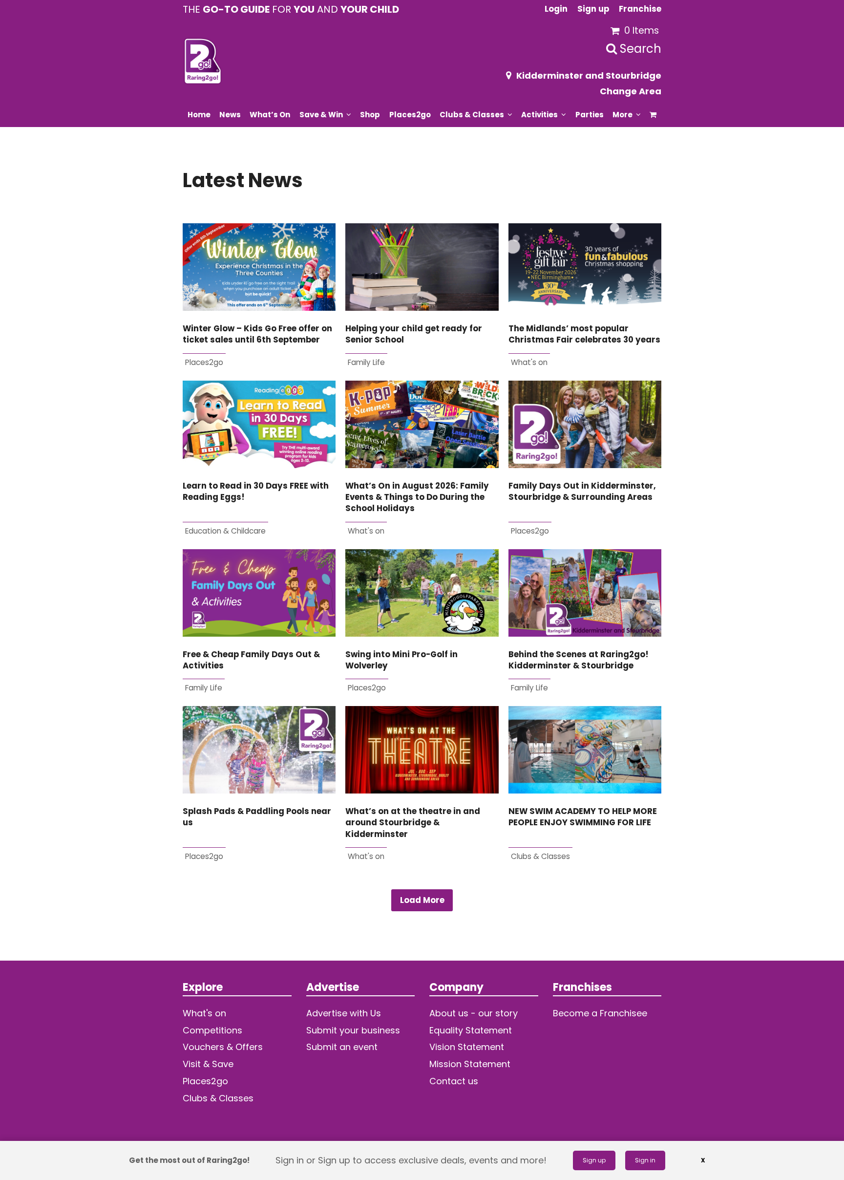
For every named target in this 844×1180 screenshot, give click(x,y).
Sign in (645, 1160)
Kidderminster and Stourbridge (588, 75)
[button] (653, 114)
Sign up (594, 1160)
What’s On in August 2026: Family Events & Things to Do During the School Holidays (417, 497)
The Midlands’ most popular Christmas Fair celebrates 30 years (584, 334)
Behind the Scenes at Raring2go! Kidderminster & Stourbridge (578, 660)
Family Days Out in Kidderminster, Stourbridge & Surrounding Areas (582, 491)
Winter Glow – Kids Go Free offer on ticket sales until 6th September (257, 334)
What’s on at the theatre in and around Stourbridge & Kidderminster (412, 823)
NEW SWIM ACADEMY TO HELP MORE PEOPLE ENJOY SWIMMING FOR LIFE (582, 817)
